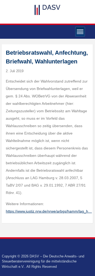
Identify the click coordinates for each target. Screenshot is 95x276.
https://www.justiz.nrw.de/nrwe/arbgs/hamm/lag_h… (49, 211)
